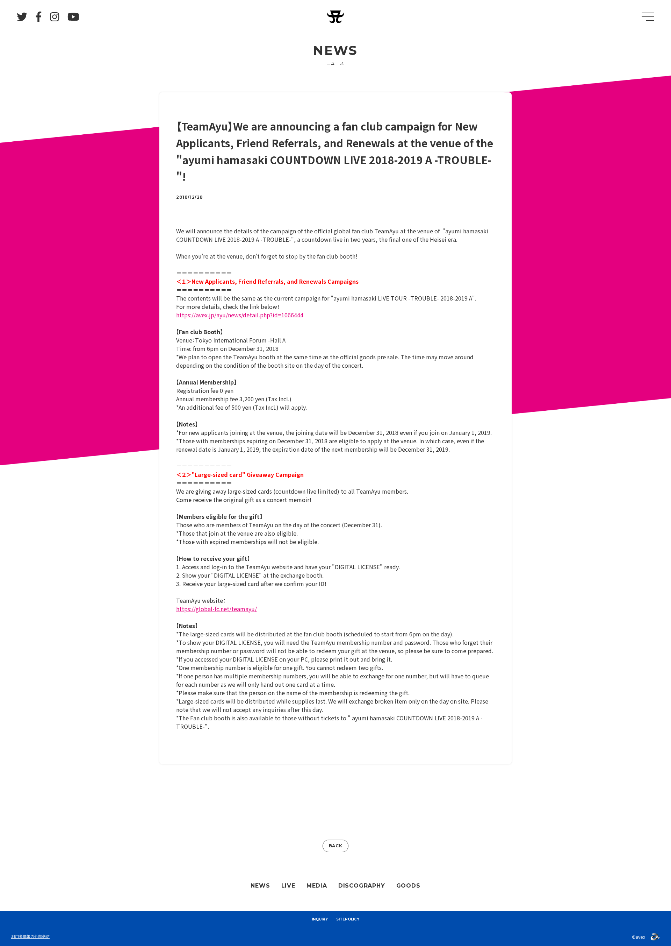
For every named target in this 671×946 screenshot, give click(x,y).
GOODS (408, 885)
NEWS (260, 885)
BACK (335, 845)
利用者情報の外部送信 (30, 936)
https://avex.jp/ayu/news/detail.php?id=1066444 (239, 315)
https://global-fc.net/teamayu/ (216, 609)
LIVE (288, 885)
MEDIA (316, 885)
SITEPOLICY (347, 919)
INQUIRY (320, 919)
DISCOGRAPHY (361, 885)
